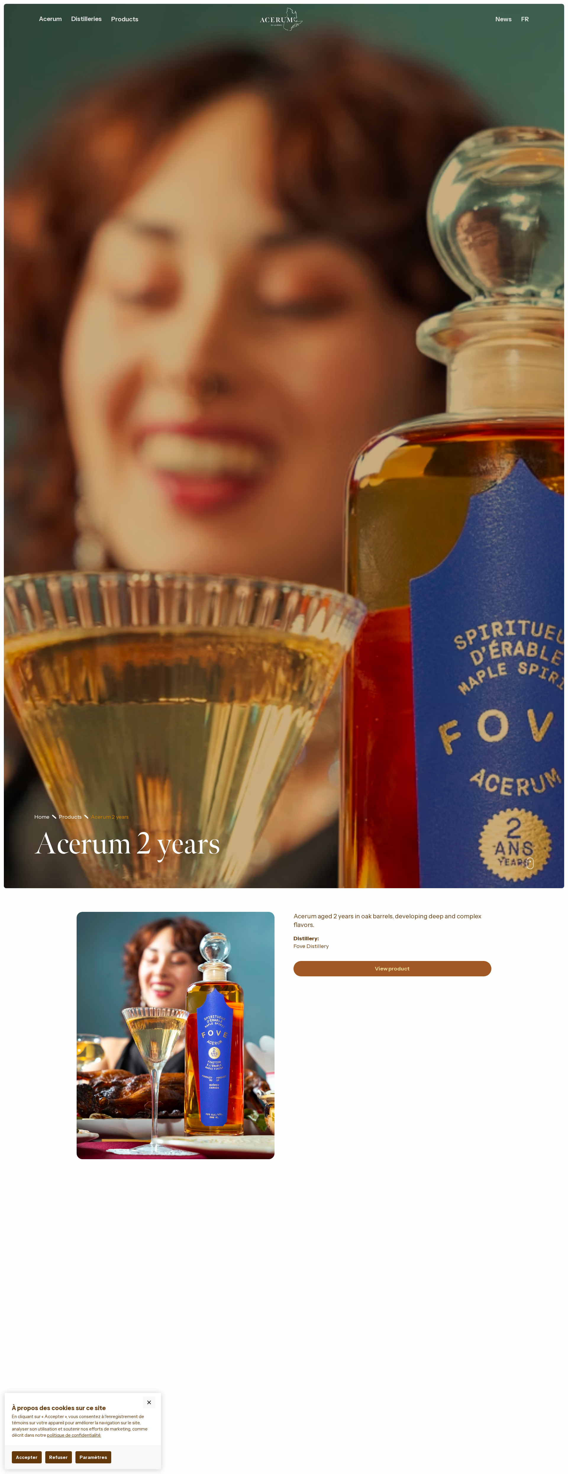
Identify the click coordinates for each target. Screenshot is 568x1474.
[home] (281, 19)
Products (124, 19)
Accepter (27, 1457)
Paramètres (93, 1457)
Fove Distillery (311, 946)
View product (392, 968)
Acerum (50, 18)
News (504, 19)
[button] (50, 18)
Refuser (58, 1457)
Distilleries (86, 18)
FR (525, 19)
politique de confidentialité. (74, 1435)
